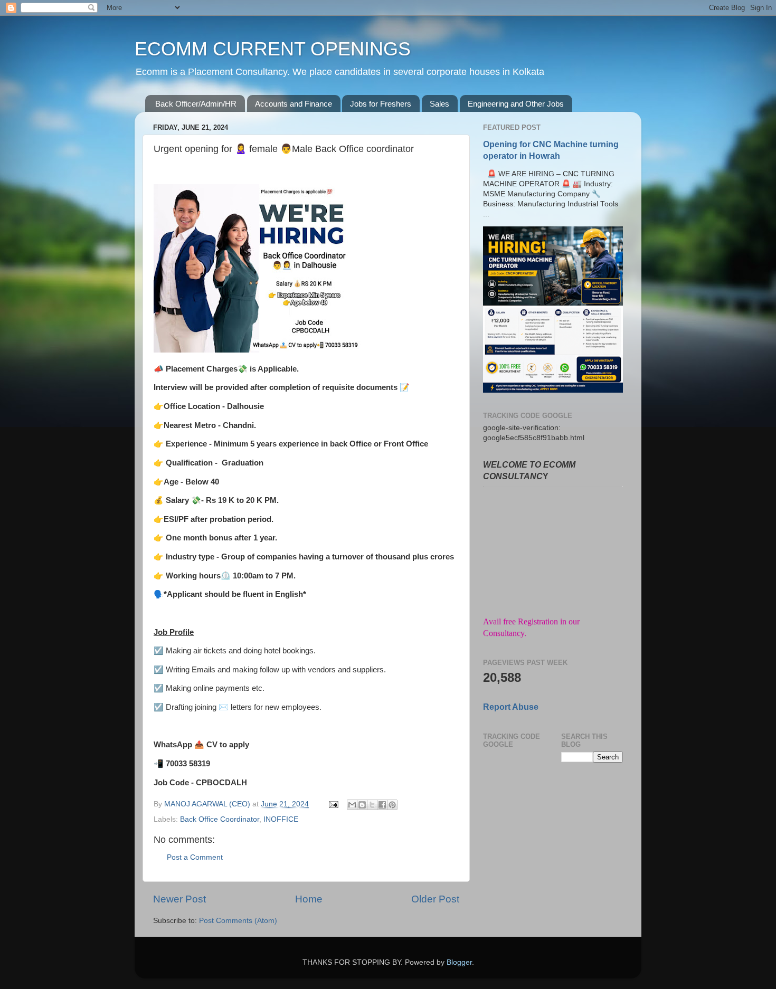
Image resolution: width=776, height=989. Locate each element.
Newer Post (179, 899)
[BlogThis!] (362, 805)
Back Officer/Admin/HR (195, 103)
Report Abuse (510, 706)
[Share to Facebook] (382, 805)
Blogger (459, 962)
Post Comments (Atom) (238, 921)
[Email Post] (332, 804)
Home (309, 899)
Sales (439, 103)
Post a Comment (195, 857)
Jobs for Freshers (380, 103)
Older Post (435, 899)
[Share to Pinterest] (392, 805)
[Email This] (352, 805)
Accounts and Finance (293, 103)
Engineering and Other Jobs (516, 103)
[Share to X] (372, 805)
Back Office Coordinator (219, 819)
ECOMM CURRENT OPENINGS (273, 49)
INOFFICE (280, 819)
